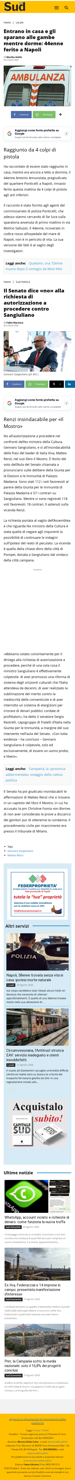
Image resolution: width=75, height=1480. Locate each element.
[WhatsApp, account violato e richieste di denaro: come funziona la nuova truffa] (37, 1196)
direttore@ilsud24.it (58, 1441)
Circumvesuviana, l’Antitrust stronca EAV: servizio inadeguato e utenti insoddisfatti (35, 1055)
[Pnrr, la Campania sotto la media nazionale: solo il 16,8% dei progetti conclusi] (37, 1340)
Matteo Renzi (15, 855)
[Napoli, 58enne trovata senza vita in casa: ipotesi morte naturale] (37, 952)
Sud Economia (13, 1299)
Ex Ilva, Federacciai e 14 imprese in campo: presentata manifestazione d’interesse (32, 1289)
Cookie (45, 1430)
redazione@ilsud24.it (37, 1453)
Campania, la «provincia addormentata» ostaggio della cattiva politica (35, 774)
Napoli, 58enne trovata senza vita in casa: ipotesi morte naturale (34, 977)
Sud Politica (23, 282)
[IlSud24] (31, 6)
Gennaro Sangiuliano (20, 851)
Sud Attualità (13, 1227)
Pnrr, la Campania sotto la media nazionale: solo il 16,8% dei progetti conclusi (33, 1365)
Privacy (36, 1430)
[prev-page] (7, 1090)
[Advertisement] (37, 609)
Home (7, 22)
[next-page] (13, 1090)
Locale (19, 22)
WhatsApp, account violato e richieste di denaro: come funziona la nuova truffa (37, 1219)
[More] (60, 114)
